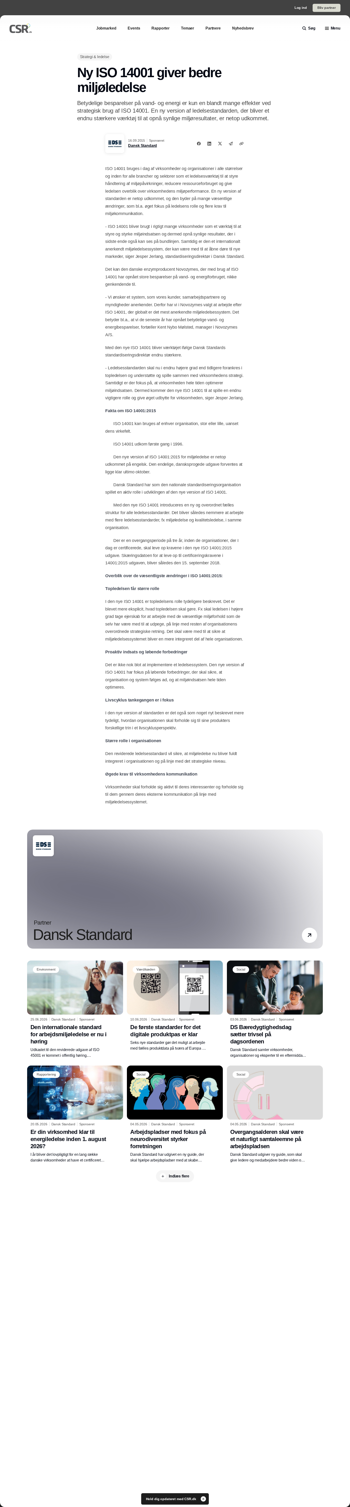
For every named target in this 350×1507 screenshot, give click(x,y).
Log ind (301, 8)
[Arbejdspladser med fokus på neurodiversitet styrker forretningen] (175, 1114)
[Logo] (21, 28)
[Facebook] (199, 143)
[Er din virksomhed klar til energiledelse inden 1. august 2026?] (75, 1114)
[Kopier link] (241, 143)
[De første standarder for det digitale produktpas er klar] (175, 1006)
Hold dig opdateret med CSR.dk (171, 1499)
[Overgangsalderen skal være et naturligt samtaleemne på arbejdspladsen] (275, 1114)
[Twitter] (220, 143)
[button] (309, 935)
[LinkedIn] (209, 143)
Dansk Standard (142, 146)
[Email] (231, 143)
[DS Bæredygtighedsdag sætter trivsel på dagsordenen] (275, 1009)
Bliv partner (326, 8)
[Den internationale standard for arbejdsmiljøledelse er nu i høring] (75, 1009)
